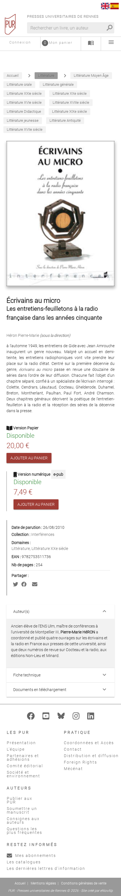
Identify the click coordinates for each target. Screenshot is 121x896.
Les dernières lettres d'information (46, 868)
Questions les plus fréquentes (24, 831)
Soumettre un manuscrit (22, 810)
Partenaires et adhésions (23, 757)
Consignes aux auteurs (23, 820)
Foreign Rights (80, 762)
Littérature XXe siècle (50, 548)
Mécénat (73, 768)
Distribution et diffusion (91, 755)
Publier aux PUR (19, 800)
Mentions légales (43, 883)
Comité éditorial (25, 766)
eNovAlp (106, 891)
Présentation (21, 743)
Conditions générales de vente (83, 883)
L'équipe (16, 749)
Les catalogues (24, 862)
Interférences (42, 534)
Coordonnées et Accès (89, 743)
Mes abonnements (35, 855)
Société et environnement (23, 774)
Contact (73, 749)
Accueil (20, 883)
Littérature (21, 548)
